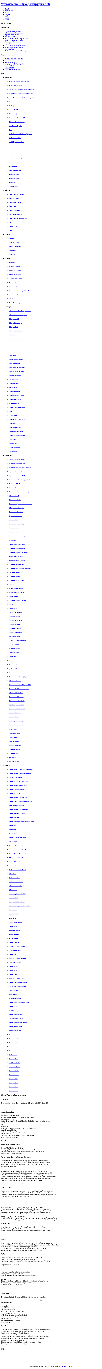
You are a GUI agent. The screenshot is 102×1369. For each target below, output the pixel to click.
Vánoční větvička (14, 1075)
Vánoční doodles (13, 966)
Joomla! (63, 1366)
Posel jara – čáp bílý (14, 242)
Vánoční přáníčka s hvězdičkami (18, 982)
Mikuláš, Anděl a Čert (15, 274)
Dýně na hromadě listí (15, 138)
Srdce (10, 411)
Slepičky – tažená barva (15, 516)
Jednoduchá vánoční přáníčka (17, 958)
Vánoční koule (13, 910)
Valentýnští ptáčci (14, 319)
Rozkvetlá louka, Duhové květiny (15, 51)
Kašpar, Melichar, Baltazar (16, 861)
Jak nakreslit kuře (14, 717)
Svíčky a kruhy (13, 833)
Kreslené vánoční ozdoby (16, 1018)
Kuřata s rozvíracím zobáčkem (17, 725)
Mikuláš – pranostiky (15, 246)
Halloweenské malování (15, 85)
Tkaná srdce (12, 355)
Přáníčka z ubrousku (14, 733)
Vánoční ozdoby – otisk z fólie (17, 789)
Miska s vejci (12, 584)
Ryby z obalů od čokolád (16, 857)
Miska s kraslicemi (14, 741)
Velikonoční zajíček (14, 749)
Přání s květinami (14, 496)
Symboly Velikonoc (14, 668)
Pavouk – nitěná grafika (15, 126)
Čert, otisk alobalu (14, 198)
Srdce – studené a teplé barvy (17, 419)
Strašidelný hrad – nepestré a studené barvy (21, 93)
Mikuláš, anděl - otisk (15, 202)
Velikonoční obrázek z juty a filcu (18, 552)
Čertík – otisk (12, 206)
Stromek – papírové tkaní (16, 882)
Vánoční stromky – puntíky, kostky (18, 797)
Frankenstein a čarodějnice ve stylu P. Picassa (21, 89)
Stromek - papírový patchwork (17, 849)
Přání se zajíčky (13, 596)
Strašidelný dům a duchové (16, 142)
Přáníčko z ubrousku (14, 616)
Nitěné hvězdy (13, 994)
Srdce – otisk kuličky (14, 391)
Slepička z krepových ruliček (17, 475)
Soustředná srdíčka (14, 403)
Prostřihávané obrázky (15, 158)
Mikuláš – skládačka (14, 210)
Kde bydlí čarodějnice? (15, 162)
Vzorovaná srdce (13, 443)
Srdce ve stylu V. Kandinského (17, 339)
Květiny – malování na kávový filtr (16, 42)
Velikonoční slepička (14, 576)
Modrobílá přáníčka (14, 1034)
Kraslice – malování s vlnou (17, 459)
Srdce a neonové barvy (15, 375)
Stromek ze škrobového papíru (17, 986)
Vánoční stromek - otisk (15, 1026)
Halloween (12, 182)
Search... (3, 23)
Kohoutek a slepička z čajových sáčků (19, 479)
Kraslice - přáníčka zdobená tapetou (19, 689)
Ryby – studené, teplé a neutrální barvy (17, 38)
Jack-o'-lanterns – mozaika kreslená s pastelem (22, 98)
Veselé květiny (9, 49)
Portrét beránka (13, 520)
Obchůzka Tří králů (14, 266)
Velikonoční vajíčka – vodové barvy (19, 492)
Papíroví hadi (13, 250)
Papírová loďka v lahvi (12, 35)
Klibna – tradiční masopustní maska (19, 286)
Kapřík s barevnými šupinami (17, 870)
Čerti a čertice (13, 226)
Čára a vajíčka (13, 608)
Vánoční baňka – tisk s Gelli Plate (18, 781)
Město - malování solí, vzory (14, 33)
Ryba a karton (13, 890)
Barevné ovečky (13, 664)
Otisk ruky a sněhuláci (15, 998)
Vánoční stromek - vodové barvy (18, 785)
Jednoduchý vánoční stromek (17, 978)
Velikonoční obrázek (14, 648)
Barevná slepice (13, 757)
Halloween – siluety (14, 174)
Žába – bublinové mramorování (15, 45)
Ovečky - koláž (13, 729)
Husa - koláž (12, 282)
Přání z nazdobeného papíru (17, 946)
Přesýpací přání (13, 898)
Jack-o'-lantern (13, 150)
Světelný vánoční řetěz (15, 1030)
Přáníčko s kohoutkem (15, 681)
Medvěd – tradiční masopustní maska (19, 290)
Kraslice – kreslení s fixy (16, 512)
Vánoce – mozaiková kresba (17, 813)
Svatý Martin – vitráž (15, 270)
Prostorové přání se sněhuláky (17, 894)
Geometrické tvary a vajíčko (17, 560)
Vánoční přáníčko (14, 1071)
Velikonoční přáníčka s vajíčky (14, 64)
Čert (10, 222)
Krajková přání (13, 487)
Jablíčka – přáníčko (14, 1063)
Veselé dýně (12, 106)
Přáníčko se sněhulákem (15, 1038)
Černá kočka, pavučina (15, 102)
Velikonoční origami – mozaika (17, 600)
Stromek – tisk (13, 865)
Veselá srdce (12, 335)
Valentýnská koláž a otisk (16, 431)
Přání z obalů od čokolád (16, 845)
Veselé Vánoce (13, 1055)
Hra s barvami (9, 68)
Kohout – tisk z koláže (15, 500)
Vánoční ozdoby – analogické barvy (19, 1002)
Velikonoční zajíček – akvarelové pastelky (20, 504)
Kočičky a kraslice (14, 644)
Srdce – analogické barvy (16, 399)
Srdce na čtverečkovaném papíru (18, 315)
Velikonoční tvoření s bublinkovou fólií (20, 685)
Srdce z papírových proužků (17, 407)
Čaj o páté (8, 44)
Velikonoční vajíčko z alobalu (17, 548)
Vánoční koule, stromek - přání (17, 837)
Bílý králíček (12, 540)
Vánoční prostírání (14, 942)
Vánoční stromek (13, 1091)
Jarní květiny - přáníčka (15, 612)
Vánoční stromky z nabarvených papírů (20, 773)
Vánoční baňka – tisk (15, 793)
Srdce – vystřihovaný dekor (16, 371)
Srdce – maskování (14, 343)
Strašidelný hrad (13, 186)
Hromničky (12, 262)
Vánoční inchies (13, 1087)
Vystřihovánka (13, 737)
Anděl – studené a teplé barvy (17, 805)
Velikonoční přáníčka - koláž (17, 709)
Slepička (11, 604)
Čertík (10, 230)
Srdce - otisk (12, 423)
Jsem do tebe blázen (11, 66)
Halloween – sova (14, 178)
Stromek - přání (13, 914)
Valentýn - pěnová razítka (16, 331)
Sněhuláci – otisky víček (15, 886)
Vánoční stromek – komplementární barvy (21, 769)
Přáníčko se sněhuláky (15, 962)
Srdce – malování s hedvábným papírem (20, 311)
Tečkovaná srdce (13, 415)
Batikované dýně (13, 114)
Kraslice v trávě (13, 532)
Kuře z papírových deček (16, 556)
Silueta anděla (13, 841)
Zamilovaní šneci (14, 387)
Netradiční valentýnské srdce (17, 347)
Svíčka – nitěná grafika (15, 922)
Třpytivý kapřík (13, 990)
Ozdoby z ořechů (13, 1083)
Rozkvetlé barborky (14, 303)
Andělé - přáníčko (14, 934)
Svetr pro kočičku (14, 110)
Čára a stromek (13, 970)
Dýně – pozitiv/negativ (15, 170)
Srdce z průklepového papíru (17, 435)
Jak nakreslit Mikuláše (15, 214)
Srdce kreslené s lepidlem (16, 359)
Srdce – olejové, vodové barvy (17, 367)
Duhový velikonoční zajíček (16, 508)
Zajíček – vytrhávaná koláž (16, 705)
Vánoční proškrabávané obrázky (18, 1022)
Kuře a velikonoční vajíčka (16, 592)
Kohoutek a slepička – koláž (17, 701)
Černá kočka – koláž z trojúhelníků (18, 118)
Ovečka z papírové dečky (13, 69)
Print (6, 1099)
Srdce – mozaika (13, 383)
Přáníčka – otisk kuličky (15, 632)
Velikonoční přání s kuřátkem (17, 463)
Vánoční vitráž (13, 954)
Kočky (10, 130)
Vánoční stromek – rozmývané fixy (18, 809)
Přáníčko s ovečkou (14, 636)
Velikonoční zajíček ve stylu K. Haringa (20, 467)
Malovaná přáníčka (14, 1067)
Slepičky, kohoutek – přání (16, 471)
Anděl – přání (12, 918)
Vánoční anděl (13, 1006)
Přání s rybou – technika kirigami (18, 853)
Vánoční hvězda (13, 1059)
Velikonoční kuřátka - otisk (16, 580)
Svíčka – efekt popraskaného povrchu (19, 906)
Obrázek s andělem (14, 878)
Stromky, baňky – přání (15, 777)
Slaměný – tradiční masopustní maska (19, 295)
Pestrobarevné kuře (14, 572)
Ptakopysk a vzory (10, 36)
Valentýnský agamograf (15, 323)
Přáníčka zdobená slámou (16, 693)
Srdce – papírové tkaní (15, 427)
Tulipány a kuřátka (14, 652)
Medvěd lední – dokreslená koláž (15, 47)
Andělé (11, 1046)
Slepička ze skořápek (15, 745)
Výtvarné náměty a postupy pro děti (25, 4)
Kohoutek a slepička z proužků (17, 640)
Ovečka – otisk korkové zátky (17, 483)
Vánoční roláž (13, 926)
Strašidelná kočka (14, 146)
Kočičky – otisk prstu (15, 672)
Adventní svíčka (13, 938)
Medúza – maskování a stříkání (14, 40)
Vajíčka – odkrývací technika (17, 544)
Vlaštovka (11, 238)
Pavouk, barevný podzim (13, 31)
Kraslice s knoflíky (14, 528)
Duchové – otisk (13, 154)
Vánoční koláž (13, 1042)
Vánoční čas (12, 825)
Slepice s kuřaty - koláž (15, 620)
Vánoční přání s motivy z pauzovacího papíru (21, 821)
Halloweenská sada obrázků (17, 122)
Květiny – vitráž (10, 62)
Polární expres (13, 829)
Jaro (6, 60)
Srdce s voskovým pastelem (16, 395)
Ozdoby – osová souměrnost (17, 902)
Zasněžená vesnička (14, 930)
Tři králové (12, 299)
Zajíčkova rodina (14, 761)
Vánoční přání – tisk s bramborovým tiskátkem (22, 801)
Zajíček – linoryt (13, 656)
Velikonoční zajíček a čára (16, 564)
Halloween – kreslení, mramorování (19, 81)
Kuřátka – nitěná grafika (16, 588)
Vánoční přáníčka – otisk (16, 1014)
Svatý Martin (12, 254)
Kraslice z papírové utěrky (16, 524)
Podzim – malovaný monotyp (14, 59)
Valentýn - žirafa (13, 327)
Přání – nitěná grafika (15, 950)
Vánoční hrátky (13, 974)
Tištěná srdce (12, 439)
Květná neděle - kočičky (15, 278)
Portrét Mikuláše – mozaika (17, 194)
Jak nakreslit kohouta (15, 713)
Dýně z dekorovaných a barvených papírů (20, 134)
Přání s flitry (12, 874)
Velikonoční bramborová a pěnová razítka (21, 536)
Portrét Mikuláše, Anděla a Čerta (18, 218)
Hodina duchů (13, 166)
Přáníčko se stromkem (15, 1050)
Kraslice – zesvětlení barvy (16, 697)
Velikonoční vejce (14, 753)
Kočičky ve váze (13, 660)
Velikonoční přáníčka (15, 628)
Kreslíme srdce (13, 451)
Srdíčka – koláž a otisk (15, 379)
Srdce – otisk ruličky (14, 363)
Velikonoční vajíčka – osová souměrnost (20, 568)
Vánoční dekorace (14, 817)
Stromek (11, 1010)
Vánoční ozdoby (13, 1079)
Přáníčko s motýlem (14, 624)
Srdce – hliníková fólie (15, 351)
